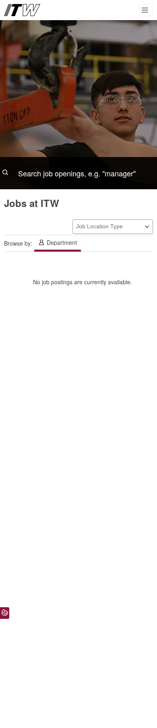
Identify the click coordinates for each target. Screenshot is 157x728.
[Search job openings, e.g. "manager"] (78, 173)
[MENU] (146, 10)
